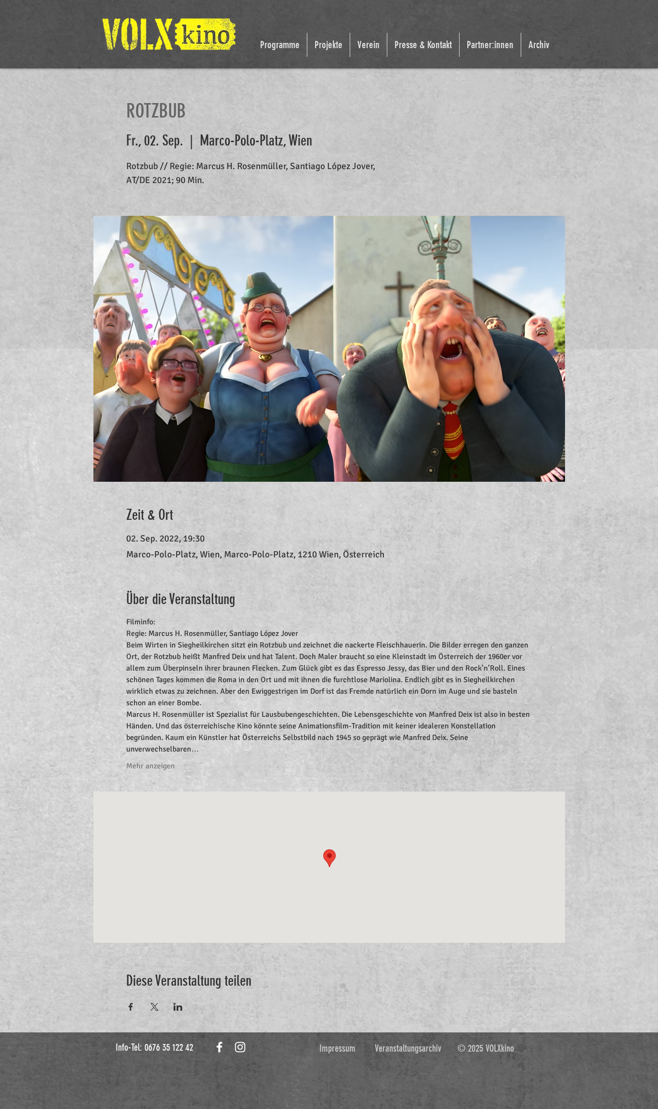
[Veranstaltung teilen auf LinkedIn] (178, 1007)
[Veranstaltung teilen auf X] (154, 1007)
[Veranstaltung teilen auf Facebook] (130, 1007)
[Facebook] (219, 1047)
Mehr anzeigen (150, 766)
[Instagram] (240, 1047)
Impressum (337, 1048)
